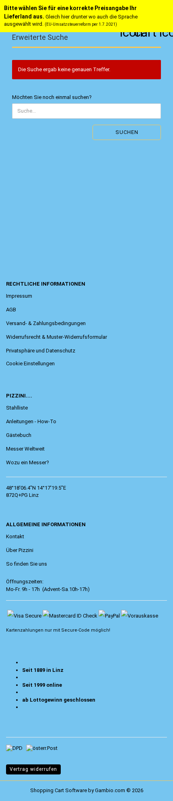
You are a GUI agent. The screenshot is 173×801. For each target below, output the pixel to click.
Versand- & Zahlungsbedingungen (46, 323)
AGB (11, 310)
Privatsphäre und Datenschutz (40, 351)
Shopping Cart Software (58, 790)
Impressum (19, 296)
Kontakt (15, 536)
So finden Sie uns (26, 564)
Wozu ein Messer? (27, 462)
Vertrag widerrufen (33, 769)
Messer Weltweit (25, 449)
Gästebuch (18, 435)
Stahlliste (17, 408)
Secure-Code (75, 630)
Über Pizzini (19, 550)
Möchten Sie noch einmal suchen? (52, 97)
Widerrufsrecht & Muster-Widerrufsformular (56, 337)
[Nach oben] (22, 789)
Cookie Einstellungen (30, 363)
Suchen (126, 132)
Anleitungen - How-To (31, 421)
